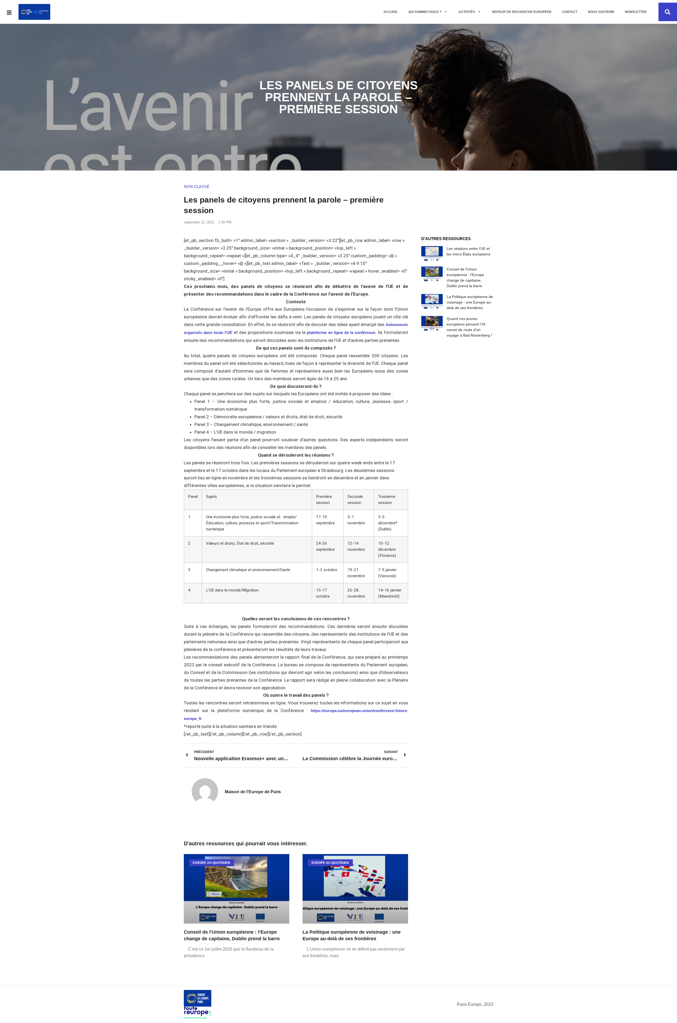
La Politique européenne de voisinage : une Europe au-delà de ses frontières (470, 302)
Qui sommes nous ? (424, 12)
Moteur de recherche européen (521, 12)
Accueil (390, 12)
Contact (569, 12)
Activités (467, 12)
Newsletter (636, 12)
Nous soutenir (601, 12)
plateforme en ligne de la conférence (341, 332)
